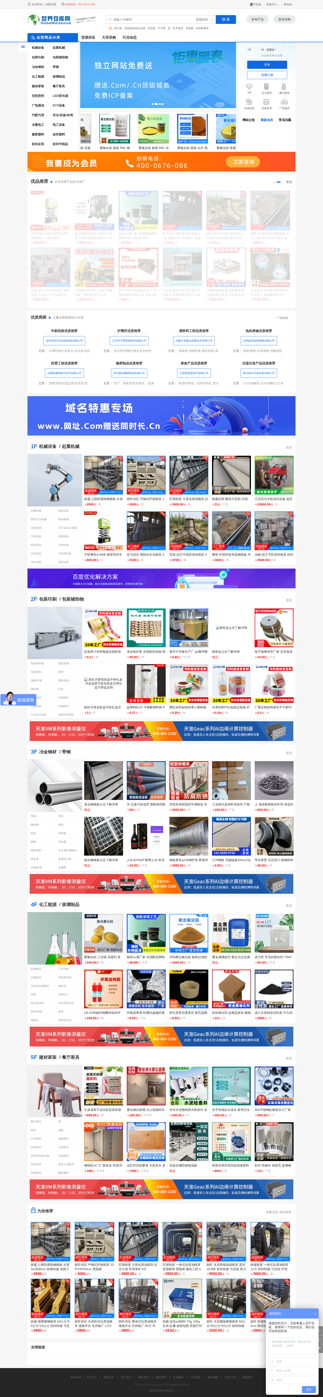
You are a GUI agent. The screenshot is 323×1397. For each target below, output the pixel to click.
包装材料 (36, 672)
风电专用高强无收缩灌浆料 (230, 1165)
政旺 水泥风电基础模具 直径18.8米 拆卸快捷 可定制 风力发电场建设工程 (226, 1269)
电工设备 (59, 124)
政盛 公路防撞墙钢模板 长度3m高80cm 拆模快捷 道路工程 (50, 1269)
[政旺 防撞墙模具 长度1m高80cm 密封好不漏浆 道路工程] (270, 1298)
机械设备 (38, 47)
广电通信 (38, 105)
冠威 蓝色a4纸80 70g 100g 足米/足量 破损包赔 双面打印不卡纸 (182, 1326)
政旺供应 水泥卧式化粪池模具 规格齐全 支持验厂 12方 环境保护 (94, 1326)
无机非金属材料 (40, 985)
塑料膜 (35, 689)
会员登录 (37, 4)
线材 (61, 824)
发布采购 (284, 19)
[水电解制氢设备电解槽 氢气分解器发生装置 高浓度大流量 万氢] (226, 267)
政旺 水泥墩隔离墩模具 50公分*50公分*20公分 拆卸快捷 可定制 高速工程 (226, 1326)
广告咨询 (282, 318)
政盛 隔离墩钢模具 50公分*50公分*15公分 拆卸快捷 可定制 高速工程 (50, 1326)
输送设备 (63, 510)
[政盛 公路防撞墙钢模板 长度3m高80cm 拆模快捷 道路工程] (50, 1241)
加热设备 (63, 562)
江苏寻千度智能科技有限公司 (129, 340)
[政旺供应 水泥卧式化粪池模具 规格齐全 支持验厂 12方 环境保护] (94, 1298)
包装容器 (36, 706)
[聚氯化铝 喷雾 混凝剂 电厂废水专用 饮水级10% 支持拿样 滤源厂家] (216, 128)
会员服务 (178, 1377)
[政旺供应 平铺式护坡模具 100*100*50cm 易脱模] (94, 1241)
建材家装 (38, 86)
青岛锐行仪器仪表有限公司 (259, 373)
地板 (61, 1130)
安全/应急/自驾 (63, 115)
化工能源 (38, 76)
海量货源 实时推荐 (278, 1212)
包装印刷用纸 (66, 714)
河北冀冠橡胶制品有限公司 (129, 373)
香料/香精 (36, 1011)
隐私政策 (143, 1377)
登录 (267, 64)
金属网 (62, 867)
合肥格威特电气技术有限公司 (64, 373)
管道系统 (36, 1164)
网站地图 (213, 1377)
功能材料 (63, 1155)
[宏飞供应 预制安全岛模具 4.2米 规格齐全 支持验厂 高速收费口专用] (182, 210)
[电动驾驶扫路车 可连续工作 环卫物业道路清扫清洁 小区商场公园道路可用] (94, 210)
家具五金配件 (66, 1164)
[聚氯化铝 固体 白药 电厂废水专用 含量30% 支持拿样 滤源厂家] (99, 128)
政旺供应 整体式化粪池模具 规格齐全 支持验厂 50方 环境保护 (137, 1326)
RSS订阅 (230, 1377)
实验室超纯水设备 (124, 28)
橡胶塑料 (38, 134)
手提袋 (179, 28)
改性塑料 (59, 134)
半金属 (62, 841)
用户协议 (126, 1377)
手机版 (257, 4)
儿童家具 (63, 1147)
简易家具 (36, 1172)
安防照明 (38, 96)
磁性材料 (36, 850)
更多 (289, 182)
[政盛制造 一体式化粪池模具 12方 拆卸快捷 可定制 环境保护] (270, 1241)
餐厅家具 (59, 86)
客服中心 (271, 4)
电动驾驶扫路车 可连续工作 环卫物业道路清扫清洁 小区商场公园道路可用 (94, 238)
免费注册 (50, 4)
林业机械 (63, 519)
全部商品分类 (48, 37)
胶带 (61, 672)
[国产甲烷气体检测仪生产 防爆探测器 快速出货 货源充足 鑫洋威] (138, 267)
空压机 (141, 28)
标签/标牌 (63, 663)
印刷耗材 (63, 706)
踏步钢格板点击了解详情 (101, 860)
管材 (61, 816)
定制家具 (36, 1147)
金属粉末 (36, 977)
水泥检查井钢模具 (196, 28)
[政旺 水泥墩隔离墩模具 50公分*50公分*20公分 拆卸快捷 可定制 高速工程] (226, 1298)
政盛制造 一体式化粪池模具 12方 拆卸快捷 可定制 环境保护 (269, 1269)
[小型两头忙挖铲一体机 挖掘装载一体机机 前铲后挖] (94, 267)
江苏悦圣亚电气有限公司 (194, 373)
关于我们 (91, 1377)
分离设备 (63, 544)
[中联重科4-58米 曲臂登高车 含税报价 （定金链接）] (50, 210)
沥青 (61, 1011)
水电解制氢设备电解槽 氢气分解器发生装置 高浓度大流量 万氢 (225, 295)
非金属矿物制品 (67, 850)
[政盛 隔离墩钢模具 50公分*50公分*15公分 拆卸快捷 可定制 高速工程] (50, 1298)
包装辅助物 (60, 57)
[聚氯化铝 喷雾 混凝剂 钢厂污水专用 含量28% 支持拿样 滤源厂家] (138, 128)
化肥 (33, 994)
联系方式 (108, 1377)
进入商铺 (50, 307)
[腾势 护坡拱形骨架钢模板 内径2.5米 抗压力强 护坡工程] (270, 210)
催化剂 (62, 985)
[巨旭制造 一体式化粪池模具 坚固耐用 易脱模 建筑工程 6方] (182, 1241)
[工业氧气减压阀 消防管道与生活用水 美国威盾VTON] (270, 267)
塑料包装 (63, 680)
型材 (33, 833)
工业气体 (63, 968)
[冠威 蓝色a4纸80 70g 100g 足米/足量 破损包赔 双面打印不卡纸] (182, 1298)
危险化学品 (64, 1020)
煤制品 (35, 1020)
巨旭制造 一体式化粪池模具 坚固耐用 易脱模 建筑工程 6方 (182, 1269)
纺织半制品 (60, 144)
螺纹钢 (35, 824)
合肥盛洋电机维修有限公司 (259, 340)
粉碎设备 (36, 544)
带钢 (56, 67)
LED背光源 (60, 96)
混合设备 (36, 562)
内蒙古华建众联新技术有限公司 (194, 340)
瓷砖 (33, 1130)
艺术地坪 (168, 28)
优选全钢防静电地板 (183, 1165)
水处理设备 (64, 553)
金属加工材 (64, 858)
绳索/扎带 (36, 680)
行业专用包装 (39, 714)
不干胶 (152, 28)
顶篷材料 (63, 1138)
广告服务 (195, 1377)
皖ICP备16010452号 (161, 1390)
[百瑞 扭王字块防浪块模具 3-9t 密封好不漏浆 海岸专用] (226, 210)
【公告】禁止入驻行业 (254, 128)
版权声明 (161, 1377)
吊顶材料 (36, 1138)
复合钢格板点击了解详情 (101, 804)
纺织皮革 (38, 144)
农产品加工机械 (67, 527)
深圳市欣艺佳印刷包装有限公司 (64, 340)
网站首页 (76, 1377)
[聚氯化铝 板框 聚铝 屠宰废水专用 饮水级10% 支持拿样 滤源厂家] (177, 128)
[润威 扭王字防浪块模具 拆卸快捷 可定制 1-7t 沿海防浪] (50, 267)
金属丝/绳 (36, 867)
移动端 (288, 4)
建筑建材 (63, 1172)
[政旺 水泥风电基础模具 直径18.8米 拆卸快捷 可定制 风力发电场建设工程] (226, 1241)
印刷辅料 (63, 697)
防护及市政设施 (40, 1155)
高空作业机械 (39, 519)
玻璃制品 (59, 76)
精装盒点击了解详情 (226, 651)
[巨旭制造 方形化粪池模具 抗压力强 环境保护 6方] (138, 1241)
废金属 (35, 858)
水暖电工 (38, 124)
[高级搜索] (108, 28)
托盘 (61, 689)
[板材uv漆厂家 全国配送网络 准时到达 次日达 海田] (138, 210)
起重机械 (59, 47)
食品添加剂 (37, 1003)
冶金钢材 (38, 67)
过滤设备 (36, 553)
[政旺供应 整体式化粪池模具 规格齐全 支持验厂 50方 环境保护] (138, 1298)
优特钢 (62, 833)
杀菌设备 (63, 536)
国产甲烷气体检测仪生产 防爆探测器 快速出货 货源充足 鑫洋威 (138, 295)
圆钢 (33, 841)
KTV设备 (59, 105)
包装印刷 (38, 57)
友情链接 (38, 1347)
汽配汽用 (38, 115)
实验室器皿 (64, 977)
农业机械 (36, 527)
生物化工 (63, 994)
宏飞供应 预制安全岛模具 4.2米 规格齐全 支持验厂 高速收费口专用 (182, 238)
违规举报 (247, 1377)
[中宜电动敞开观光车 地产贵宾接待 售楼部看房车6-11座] (182, 267)
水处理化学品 (66, 1003)
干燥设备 (36, 536)
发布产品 (257, 19)
